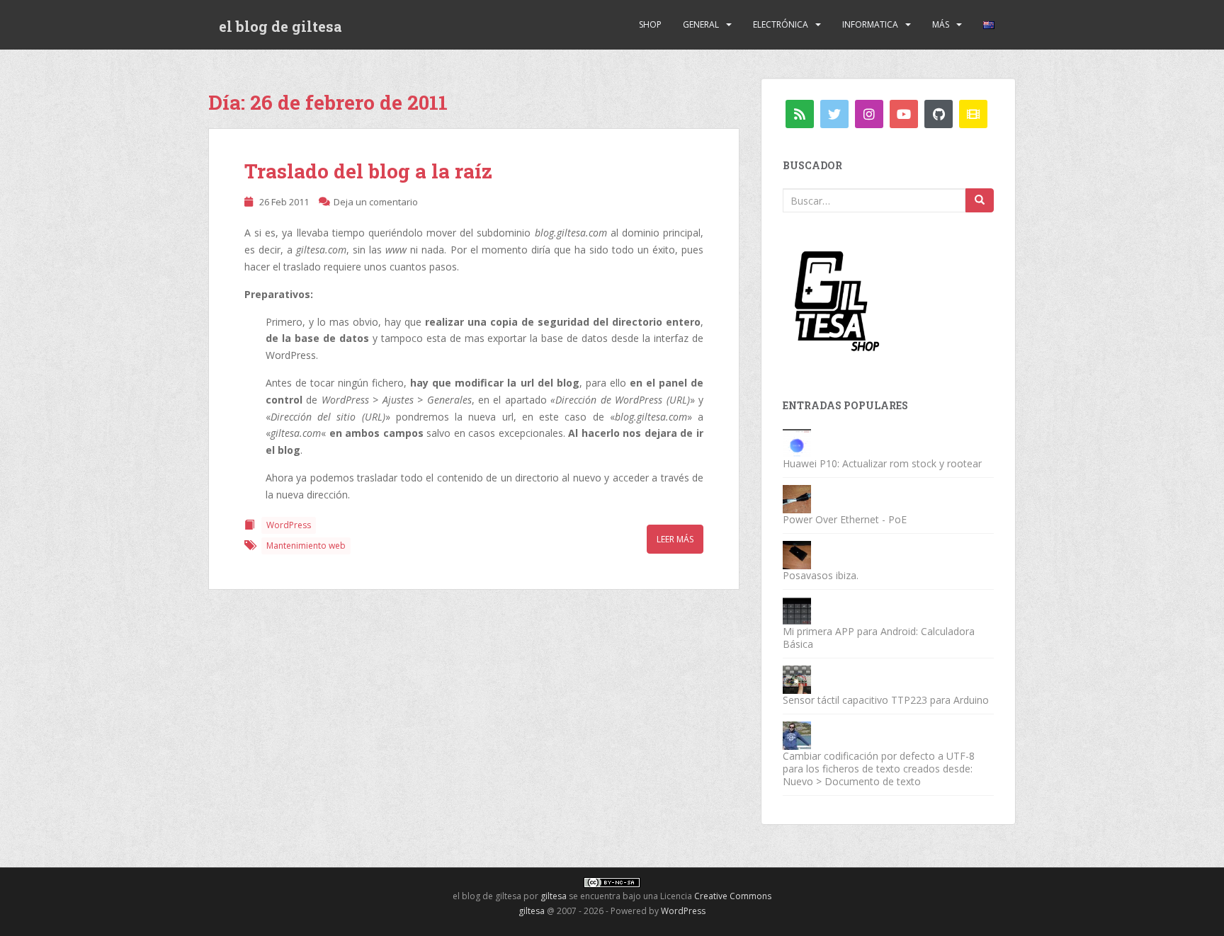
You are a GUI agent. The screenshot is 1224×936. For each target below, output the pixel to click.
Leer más (675, 539)
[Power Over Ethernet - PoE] (797, 498)
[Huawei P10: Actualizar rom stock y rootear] (797, 442)
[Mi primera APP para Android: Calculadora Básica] (797, 610)
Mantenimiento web (306, 546)
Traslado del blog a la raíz (368, 171)
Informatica (870, 24)
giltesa (553, 896)
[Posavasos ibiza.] (797, 554)
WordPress (288, 525)
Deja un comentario (376, 201)
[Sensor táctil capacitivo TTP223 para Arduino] (797, 678)
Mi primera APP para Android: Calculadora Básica (879, 637)
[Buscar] (979, 200)
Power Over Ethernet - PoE (845, 519)
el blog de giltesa (280, 26)
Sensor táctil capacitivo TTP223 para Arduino (886, 700)
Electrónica (780, 24)
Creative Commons (732, 896)
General (701, 24)
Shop (650, 24)
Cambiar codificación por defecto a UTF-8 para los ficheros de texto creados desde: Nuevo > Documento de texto (879, 768)
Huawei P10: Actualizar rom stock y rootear (882, 463)
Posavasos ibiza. (820, 575)
